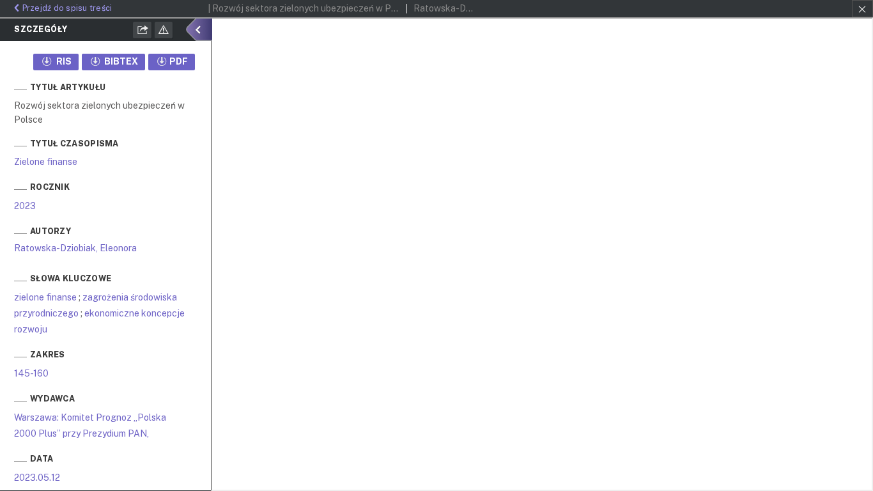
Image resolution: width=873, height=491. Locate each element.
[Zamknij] (862, 8)
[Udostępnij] (142, 30)
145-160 (31, 373)
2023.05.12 (37, 477)
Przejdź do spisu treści (67, 8)
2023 (25, 206)
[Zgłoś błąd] (164, 30)
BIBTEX (120, 61)
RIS (63, 61)
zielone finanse (45, 297)
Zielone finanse (45, 162)
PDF (178, 61)
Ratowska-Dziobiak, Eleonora (75, 248)
